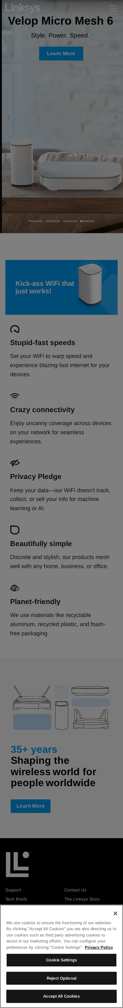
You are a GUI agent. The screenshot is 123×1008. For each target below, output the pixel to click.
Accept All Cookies (61, 996)
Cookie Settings (61, 960)
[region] (61, 956)
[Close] (115, 913)
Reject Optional (61, 978)
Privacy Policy (99, 947)
